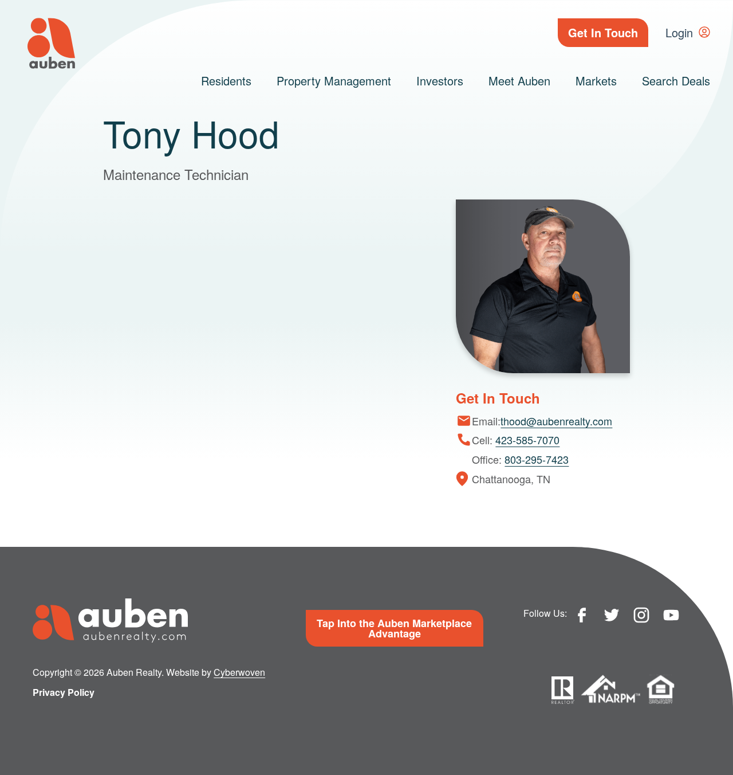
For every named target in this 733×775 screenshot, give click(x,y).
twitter (611, 615)
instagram (641, 615)
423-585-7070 (527, 439)
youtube (671, 615)
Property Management (334, 80)
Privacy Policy (63, 692)
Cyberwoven (239, 672)
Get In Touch (603, 32)
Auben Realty (51, 43)
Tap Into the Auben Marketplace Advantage (394, 628)
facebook (582, 615)
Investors (439, 80)
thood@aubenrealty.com (556, 420)
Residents (226, 80)
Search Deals (676, 80)
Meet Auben (519, 80)
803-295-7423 (537, 459)
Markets (596, 80)
